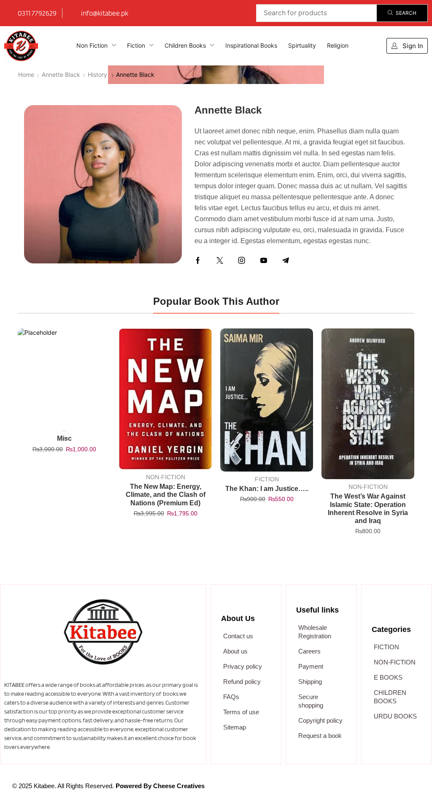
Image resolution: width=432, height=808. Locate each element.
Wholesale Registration (314, 632)
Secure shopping (310, 701)
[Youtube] (263, 260)
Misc (64, 438)
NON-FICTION (165, 477)
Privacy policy (242, 666)
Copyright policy (320, 720)
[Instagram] (241, 260)
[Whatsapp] (324, 790)
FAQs (231, 696)
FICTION (267, 479)
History (97, 74)
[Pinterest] (365, 790)
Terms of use (241, 712)
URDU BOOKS (395, 716)
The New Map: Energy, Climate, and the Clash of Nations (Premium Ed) (165, 494)
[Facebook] (197, 260)
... (64, 429)
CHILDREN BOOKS (390, 697)
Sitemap (234, 727)
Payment (310, 666)
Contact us (238, 636)
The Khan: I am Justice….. (266, 488)
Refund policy (242, 681)
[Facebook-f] (283, 790)
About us (235, 651)
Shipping (310, 681)
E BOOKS (388, 677)
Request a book (320, 735)
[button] (407, 46)
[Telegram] (285, 260)
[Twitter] (219, 260)
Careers (309, 651)
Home (26, 74)
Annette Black (61, 74)
